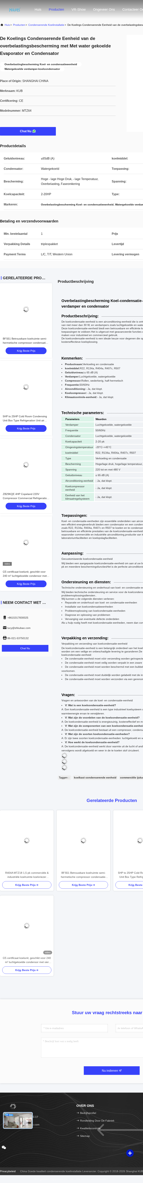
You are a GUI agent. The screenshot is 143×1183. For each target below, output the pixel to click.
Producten (56, 9)
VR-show (79, 9)
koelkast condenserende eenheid (95, 777)
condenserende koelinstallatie (46, 24)
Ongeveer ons (104, 9)
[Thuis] (15, 9)
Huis (38, 9)
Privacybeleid (8, 1171)
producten (19, 24)
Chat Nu (25, 131)
